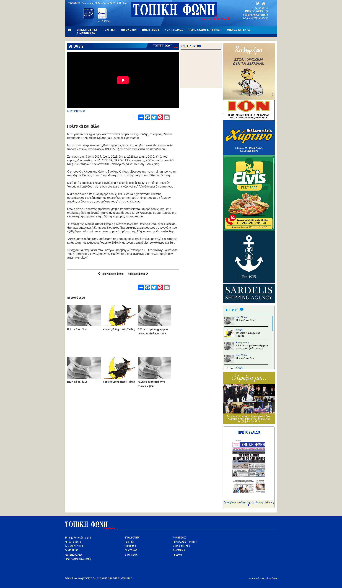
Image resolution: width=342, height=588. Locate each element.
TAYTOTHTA (89, 578)
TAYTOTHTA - (75, 3)
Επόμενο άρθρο (137, 273)
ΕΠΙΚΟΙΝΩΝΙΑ (131, 554)
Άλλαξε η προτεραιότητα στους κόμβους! (151, 383)
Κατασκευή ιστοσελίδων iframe (263, 578)
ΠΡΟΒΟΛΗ (178, 554)
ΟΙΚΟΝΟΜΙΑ (129, 29)
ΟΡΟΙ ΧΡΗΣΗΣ (103, 578)
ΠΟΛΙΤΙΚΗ (109, 29)
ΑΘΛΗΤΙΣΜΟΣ (174, 29)
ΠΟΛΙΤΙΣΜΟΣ (150, 29)
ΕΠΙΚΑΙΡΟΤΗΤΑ (87, 29)
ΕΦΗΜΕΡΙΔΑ (179, 550)
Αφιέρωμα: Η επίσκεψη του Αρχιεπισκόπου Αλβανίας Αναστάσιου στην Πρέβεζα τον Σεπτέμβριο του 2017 (249, 419)
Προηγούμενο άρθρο (112, 273)
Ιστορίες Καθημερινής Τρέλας (118, 329)
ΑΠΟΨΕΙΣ (76, 46)
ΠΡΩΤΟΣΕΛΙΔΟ (249, 432)
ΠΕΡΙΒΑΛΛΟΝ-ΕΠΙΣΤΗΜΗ (205, 29)
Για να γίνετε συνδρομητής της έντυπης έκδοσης (249, 502)
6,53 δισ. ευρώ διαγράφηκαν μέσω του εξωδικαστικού (153, 331)
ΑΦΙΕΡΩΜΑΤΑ (86, 33)
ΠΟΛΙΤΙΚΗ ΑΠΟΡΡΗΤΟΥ (121, 578)
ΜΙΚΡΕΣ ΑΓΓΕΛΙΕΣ (239, 29)
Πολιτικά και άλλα (83, 126)
